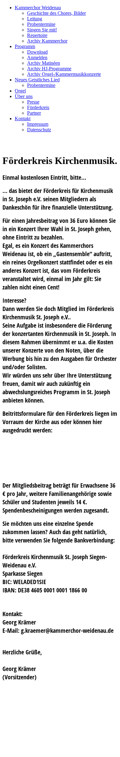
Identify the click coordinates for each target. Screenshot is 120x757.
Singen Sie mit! (42, 29)
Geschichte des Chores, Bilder (56, 13)
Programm (25, 46)
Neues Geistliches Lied (37, 79)
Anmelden (37, 57)
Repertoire (37, 35)
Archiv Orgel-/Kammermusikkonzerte (64, 74)
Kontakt (22, 118)
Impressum (37, 124)
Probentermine (41, 24)
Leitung (34, 18)
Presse (33, 101)
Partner (34, 113)
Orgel (20, 90)
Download (37, 52)
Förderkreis (38, 107)
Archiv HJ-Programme (49, 68)
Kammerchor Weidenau (38, 7)
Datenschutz (39, 129)
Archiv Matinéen (43, 63)
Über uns (24, 96)
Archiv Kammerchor (47, 40)
